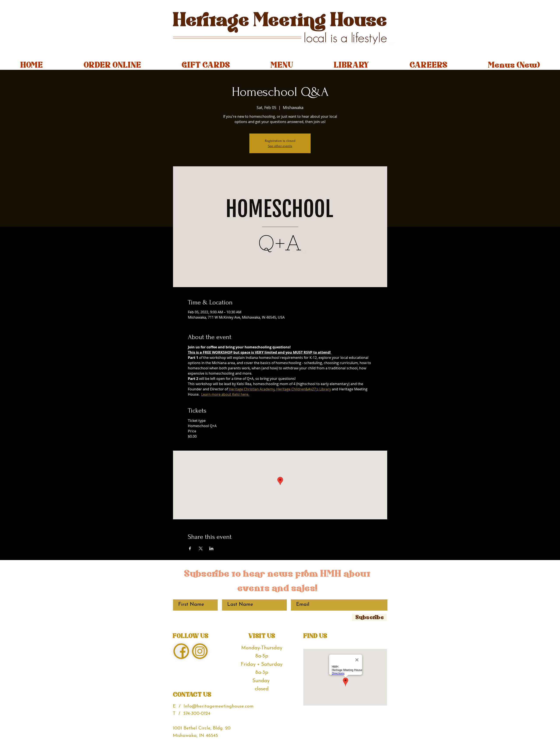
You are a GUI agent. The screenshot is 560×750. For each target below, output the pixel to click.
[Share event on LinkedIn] (211, 548)
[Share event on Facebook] (190, 548)
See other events (280, 146)
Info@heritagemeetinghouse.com (219, 706)
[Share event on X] (201, 548)
